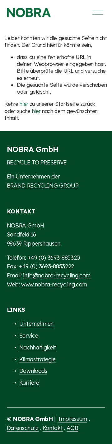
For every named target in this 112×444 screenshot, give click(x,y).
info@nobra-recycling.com (57, 275)
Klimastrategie (37, 359)
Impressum (72, 418)
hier (24, 103)
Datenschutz (23, 428)
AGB (72, 428)
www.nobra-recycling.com (54, 284)
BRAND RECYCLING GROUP (43, 185)
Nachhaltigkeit (37, 347)
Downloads (33, 370)
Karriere (29, 382)
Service (28, 335)
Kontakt (53, 428)
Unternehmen (36, 323)
